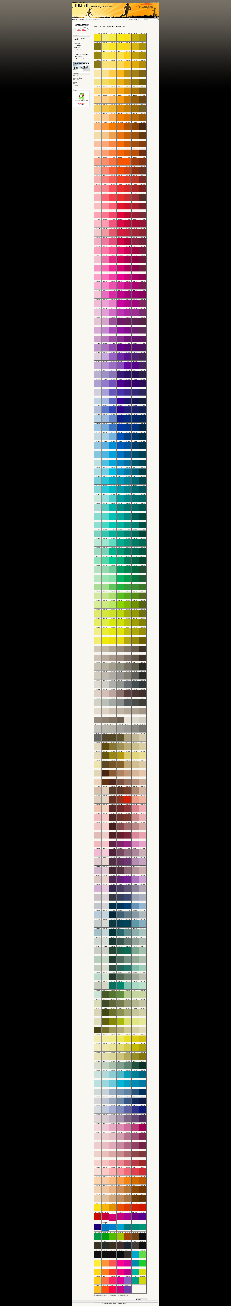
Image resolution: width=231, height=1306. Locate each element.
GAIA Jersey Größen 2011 (80, 77)
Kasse (96, 19)
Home (73, 19)
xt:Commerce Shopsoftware (121, 1303)
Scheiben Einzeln (79, 49)
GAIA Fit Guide (78, 75)
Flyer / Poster (78, 56)
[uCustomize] (81, 30)
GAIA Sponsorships (80, 58)
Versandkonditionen (79, 81)
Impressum (77, 83)
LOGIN (77, 19)
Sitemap (76, 85)
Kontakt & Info (78, 79)
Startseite (74, 2)
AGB (76, 82)
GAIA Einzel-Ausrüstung (81, 52)
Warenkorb (81, 19)
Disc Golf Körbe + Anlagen (81, 54)
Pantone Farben (82, 2)
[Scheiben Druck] (81, 70)
